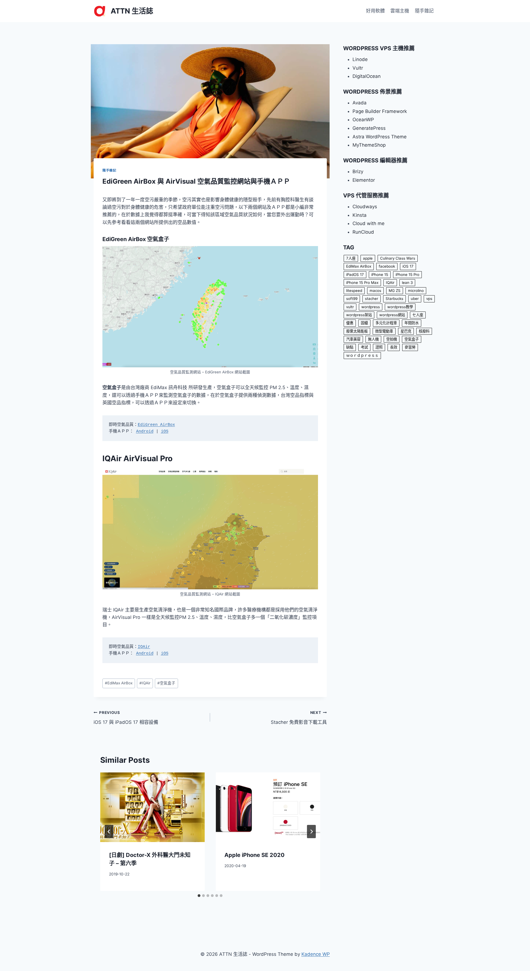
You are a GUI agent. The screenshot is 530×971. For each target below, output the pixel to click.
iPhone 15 (379, 274)
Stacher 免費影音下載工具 (299, 717)
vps (429, 298)
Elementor (364, 180)
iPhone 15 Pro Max (362, 282)
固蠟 (364, 323)
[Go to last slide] (109, 831)
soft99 (351, 298)
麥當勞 (410, 347)
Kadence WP (315, 954)
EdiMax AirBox (118, 683)
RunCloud (363, 232)
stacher (371, 298)
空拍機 (391, 339)
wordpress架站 (359, 315)
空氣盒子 (166, 683)
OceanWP (363, 119)
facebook (387, 266)
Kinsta (360, 215)
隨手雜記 (424, 11)
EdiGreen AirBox (156, 425)
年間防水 (411, 323)
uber (415, 298)
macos (375, 290)
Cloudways (365, 206)
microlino (416, 290)
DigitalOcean (367, 76)
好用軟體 (375, 11)
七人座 (417, 315)
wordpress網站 (392, 315)
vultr (350, 307)
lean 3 (407, 282)
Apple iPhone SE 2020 (254, 855)
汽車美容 (353, 339)
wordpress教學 (400, 307)
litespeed (354, 290)
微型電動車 (384, 331)
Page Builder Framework (380, 111)
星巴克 (406, 331)
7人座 (351, 258)
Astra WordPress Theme (380, 136)
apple (368, 258)
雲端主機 (399, 11)
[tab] (199, 895)
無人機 (373, 339)
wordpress (370, 307)
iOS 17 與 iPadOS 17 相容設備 (126, 717)
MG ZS (395, 290)
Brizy (358, 171)
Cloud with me (369, 223)
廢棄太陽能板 (357, 331)
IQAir (144, 647)
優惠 (349, 323)
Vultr (358, 68)
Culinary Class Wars (397, 258)
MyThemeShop (369, 145)
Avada (360, 102)
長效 (393, 347)
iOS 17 (408, 266)
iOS (164, 431)
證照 (379, 347)
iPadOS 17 (355, 274)
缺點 (349, 347)
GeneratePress (369, 128)
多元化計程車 (386, 323)
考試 (364, 347)
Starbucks (394, 298)
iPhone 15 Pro (407, 274)
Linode (360, 59)
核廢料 (424, 331)
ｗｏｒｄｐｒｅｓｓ (362, 355)
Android (144, 431)
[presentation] (152, 807)
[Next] (311, 831)
